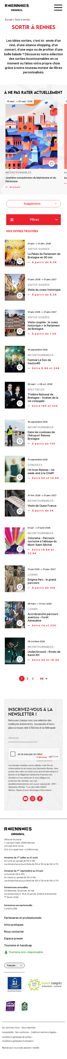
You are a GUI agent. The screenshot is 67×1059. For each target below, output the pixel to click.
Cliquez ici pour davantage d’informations (33, 790)
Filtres (34, 220)
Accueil (8, 19)
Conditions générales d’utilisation (18, 1041)
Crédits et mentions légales (43, 1032)
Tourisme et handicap (18, 945)
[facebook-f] (40, 798)
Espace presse (13, 938)
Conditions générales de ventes (16, 1037)
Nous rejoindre (28, 1027)
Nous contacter (14, 931)
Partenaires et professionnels (22, 917)
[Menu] (58, 8)
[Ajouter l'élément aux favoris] (51, 164)
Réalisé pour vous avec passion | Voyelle (20, 1047)
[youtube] (25, 798)
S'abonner (42, 757)
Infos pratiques (13, 924)
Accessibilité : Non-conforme (15, 1032)
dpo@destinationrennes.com (20, 784)
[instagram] (32, 798)
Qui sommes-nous (10, 1027)
